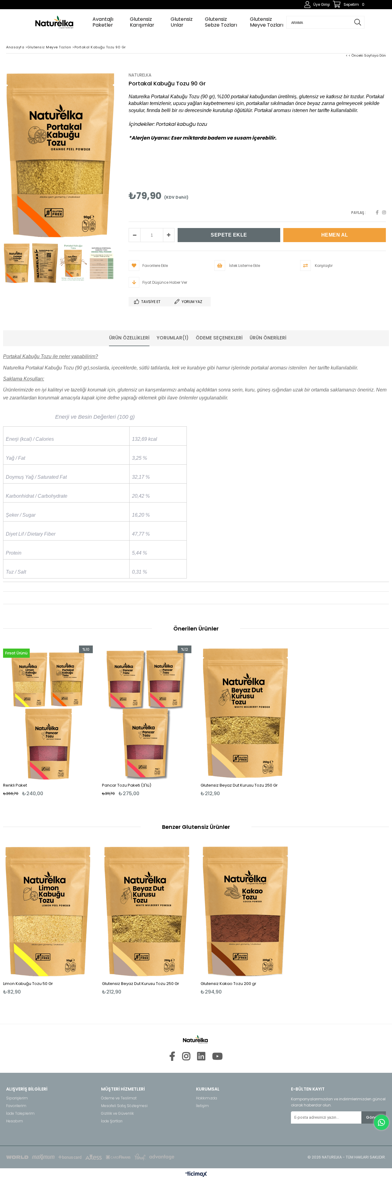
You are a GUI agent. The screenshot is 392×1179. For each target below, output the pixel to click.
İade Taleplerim (20, 1113)
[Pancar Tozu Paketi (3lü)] (147, 713)
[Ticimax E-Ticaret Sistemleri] (196, 1174)
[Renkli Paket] (48, 713)
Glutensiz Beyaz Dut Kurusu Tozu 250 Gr (239, 785)
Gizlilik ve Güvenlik (117, 1113)
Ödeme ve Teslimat (119, 1098)
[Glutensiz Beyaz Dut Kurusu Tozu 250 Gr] (245, 713)
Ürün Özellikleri (129, 338)
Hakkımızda (206, 1098)
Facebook (377, 212)
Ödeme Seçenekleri (219, 338)
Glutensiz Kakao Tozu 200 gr (228, 983)
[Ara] (357, 22)
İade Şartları (112, 1121)
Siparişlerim (17, 1098)
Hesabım (14, 1121)
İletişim (202, 1106)
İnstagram (384, 212)
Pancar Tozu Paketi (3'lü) (126, 785)
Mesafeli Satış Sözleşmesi (124, 1106)
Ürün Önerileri (268, 338)
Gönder (373, 1117)
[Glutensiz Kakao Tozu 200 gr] (245, 911)
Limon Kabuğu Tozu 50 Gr (28, 983)
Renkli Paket (15, 785)
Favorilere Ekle (48, 721)
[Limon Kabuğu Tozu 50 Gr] (48, 911)
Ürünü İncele (69, 721)
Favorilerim (16, 1106)
